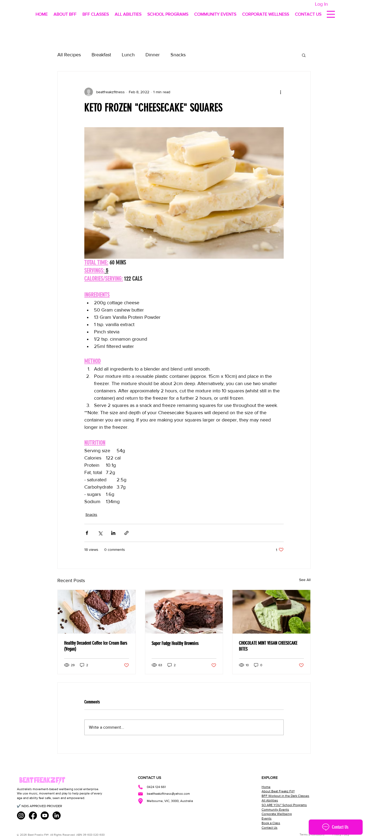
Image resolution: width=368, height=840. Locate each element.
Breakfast (101, 54)
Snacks (178, 54)
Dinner (152, 54)
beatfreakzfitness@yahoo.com (168, 794)
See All (305, 580)
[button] (303, 55)
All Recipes (69, 54)
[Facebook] (33, 815)
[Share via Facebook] (86, 532)
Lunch (128, 54)
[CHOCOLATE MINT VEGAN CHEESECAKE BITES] (271, 612)
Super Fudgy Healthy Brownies (175, 643)
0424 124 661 (156, 787)
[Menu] (331, 14)
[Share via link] (126, 532)
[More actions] (280, 92)
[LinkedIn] (57, 815)
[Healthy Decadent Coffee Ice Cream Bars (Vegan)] (97, 612)
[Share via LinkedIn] (113, 532)
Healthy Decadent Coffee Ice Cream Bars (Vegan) (95, 646)
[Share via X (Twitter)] (100, 532)
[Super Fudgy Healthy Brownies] (184, 612)
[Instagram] (21, 815)
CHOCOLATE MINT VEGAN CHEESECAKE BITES (268, 646)
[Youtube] (45, 815)
